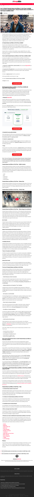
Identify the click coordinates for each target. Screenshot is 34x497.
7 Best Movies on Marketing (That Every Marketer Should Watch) (9, 482)
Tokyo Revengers (6, 429)
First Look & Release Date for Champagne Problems (8, 486)
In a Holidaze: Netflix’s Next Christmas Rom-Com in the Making (9, 485)
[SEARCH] (33, 4)
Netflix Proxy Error (21, 375)
